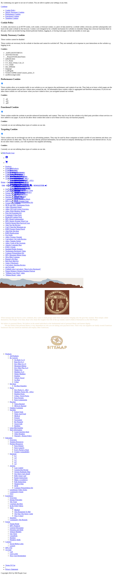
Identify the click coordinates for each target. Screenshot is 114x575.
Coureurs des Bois (16, 504)
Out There (13, 534)
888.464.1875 (16, 185)
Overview (13, 170)
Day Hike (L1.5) (20, 364)
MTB (16, 486)
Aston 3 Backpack (11, 263)
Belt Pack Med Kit (11, 261)
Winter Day (18, 370)
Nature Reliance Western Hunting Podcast (20, 271)
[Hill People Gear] (7, 153)
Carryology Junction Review (15, 265)
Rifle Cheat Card (20, 476)
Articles (12, 466)
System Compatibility (21, 452)
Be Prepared (18, 422)
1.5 (15, 460)
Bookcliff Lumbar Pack (13, 217)
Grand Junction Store (21, 432)
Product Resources (16, 444)
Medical (17, 416)
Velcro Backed (19, 404)
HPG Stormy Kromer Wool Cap (16, 221)
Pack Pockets (19, 398)
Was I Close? (18, 516)
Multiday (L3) (19, 372)
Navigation (18, 420)
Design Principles (16, 500)
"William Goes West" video (15, 273)
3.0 (15, 464)
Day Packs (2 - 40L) (21, 390)
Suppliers (13, 518)
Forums (27, 185)
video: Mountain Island (13, 207)
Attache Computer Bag (13, 245)
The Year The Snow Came (23, 190)
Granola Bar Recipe (21, 470)
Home (3, 182)
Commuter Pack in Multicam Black (17, 199)
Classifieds (13, 186)
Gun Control (18, 468)
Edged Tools (18, 412)
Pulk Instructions (20, 482)
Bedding (17, 426)
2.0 (15, 462)
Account (8, 178)
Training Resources (16, 442)
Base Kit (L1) (19, 362)
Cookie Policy (10, 10)
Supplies (13, 410)
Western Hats (19, 484)
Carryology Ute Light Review (15, 239)
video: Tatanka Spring (13, 241)
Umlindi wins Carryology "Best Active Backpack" (23, 269)
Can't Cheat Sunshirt (12, 191)
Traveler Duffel (10, 195)
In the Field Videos (16, 506)
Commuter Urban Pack (13, 215)
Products (8, 166)
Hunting (17, 376)
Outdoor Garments (16, 408)
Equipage (13, 454)
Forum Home (14, 174)
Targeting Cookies (11, 18)
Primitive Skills (15, 540)
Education (8, 168)
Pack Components (20, 400)
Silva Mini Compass (12, 257)
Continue (4, 6)
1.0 (15, 458)
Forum (7, 172)
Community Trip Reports (18, 186)
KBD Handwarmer (12, 233)
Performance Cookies (12, 14)
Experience (9, 170)
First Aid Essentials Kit (13, 213)
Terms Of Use (10, 565)
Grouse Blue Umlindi (12, 203)
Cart (11, 180)
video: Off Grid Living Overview (17, 209)
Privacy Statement (11, 569)
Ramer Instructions (20, 478)
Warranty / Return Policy (23, 436)
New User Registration (18, 556)
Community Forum (16, 492)
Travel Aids (18, 424)
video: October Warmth (13, 237)
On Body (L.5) (19, 360)
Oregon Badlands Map (22, 472)
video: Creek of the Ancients (15, 243)
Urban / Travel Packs (21, 396)
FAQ (3, 185)
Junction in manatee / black (14, 197)
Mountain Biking (20, 366)
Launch (12, 178)
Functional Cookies (12, 16)
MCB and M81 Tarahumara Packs (17, 205)
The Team (13, 502)
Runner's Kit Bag (11, 259)
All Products (14, 168)
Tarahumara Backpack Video (15, 251)
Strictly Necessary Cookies (14, 12)
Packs (12, 388)
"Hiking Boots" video (13, 275)
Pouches (13, 402)
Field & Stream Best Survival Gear (17, 223)
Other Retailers (19, 434)
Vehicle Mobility (15, 532)
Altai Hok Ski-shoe (12, 231)
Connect (8, 174)
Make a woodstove (21, 194)
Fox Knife (9, 235)
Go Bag (17, 380)
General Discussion (16, 178)
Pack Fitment (18, 446)
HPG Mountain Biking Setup (15, 255)
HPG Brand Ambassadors (14, 219)
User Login (14, 554)
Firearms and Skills (16, 180)
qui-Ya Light (9, 267)
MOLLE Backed (20, 406)
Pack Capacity (19, 448)
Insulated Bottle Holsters (14, 249)
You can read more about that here (61, 327)
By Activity (14, 358)
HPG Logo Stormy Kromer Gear (17, 201)
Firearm (17, 418)
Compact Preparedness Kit (23, 202)
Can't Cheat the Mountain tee (15, 227)
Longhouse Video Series (18, 490)
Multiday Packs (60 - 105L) (24, 392)
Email (8, 185)
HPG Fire (8, 176)
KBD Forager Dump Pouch (15, 229)
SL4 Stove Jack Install (22, 474)
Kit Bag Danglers (20, 386)
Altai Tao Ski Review (13, 225)
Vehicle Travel (19, 378)
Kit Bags (13, 384)
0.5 (15, 456)
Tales (11, 508)
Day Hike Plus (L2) (21, 368)
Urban (16, 382)
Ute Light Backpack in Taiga (15, 189)
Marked (17, 510)
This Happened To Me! (22, 512)
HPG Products (15, 526)
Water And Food (20, 414)
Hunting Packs (19, 394)
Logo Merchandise (16, 428)
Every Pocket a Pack (21, 450)
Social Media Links (16, 176)
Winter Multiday (20, 374)
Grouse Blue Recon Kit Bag (15, 193)
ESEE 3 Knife (10, 247)
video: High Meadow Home (15, 211)
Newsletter (40, 185)
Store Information (16, 430)
